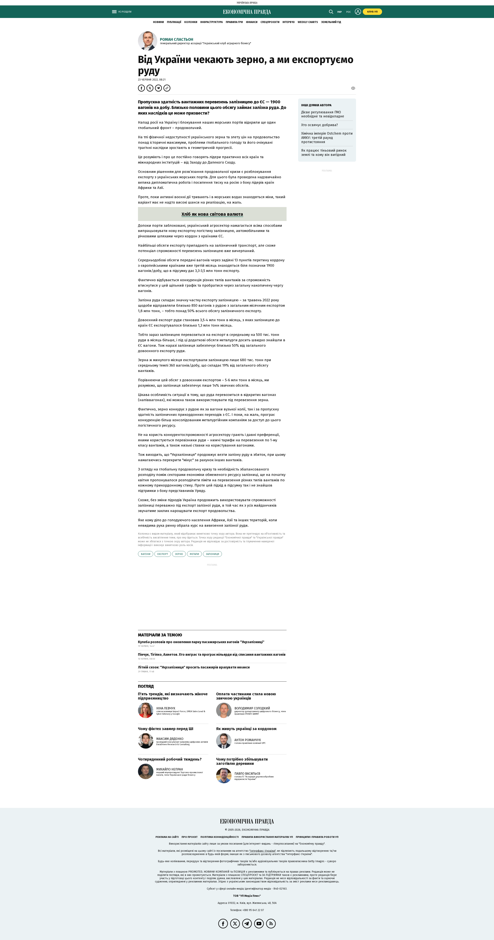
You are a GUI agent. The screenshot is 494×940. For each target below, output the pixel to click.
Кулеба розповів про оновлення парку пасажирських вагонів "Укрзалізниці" (201, 642)
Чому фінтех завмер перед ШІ (165, 728)
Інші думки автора (316, 105)
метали (194, 554)
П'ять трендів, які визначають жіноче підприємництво (173, 696)
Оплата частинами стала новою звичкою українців (246, 696)
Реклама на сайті (167, 837)
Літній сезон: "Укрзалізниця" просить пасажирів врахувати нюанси (194, 667)
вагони (145, 554)
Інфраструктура (211, 22)
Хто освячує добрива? (319, 125)
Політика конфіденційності (219, 837)
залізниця (212, 554)
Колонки (190, 22)
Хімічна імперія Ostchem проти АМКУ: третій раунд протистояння (327, 137)
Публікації (174, 22)
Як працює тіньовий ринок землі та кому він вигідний (324, 152)
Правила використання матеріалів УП (267, 837)
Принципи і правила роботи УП (317, 837)
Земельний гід (331, 22)
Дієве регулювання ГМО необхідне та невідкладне (322, 114)
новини (158, 22)
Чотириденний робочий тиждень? (170, 759)
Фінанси (251, 22)
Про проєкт (190, 837)
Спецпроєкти (270, 22)
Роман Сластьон (176, 39)
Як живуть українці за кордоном (246, 728)
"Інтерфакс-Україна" (262, 851)
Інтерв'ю (289, 22)
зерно (179, 554)
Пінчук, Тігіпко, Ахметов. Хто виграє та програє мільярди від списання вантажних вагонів (212, 654)
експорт (162, 554)
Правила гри (234, 22)
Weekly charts (308, 22)
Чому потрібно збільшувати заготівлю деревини (242, 761)
